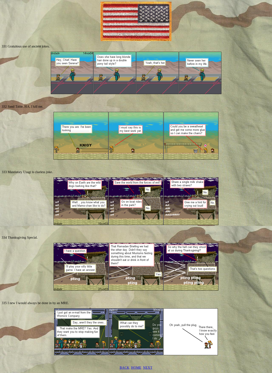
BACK (124, 367)
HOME (136, 367)
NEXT (147, 367)
